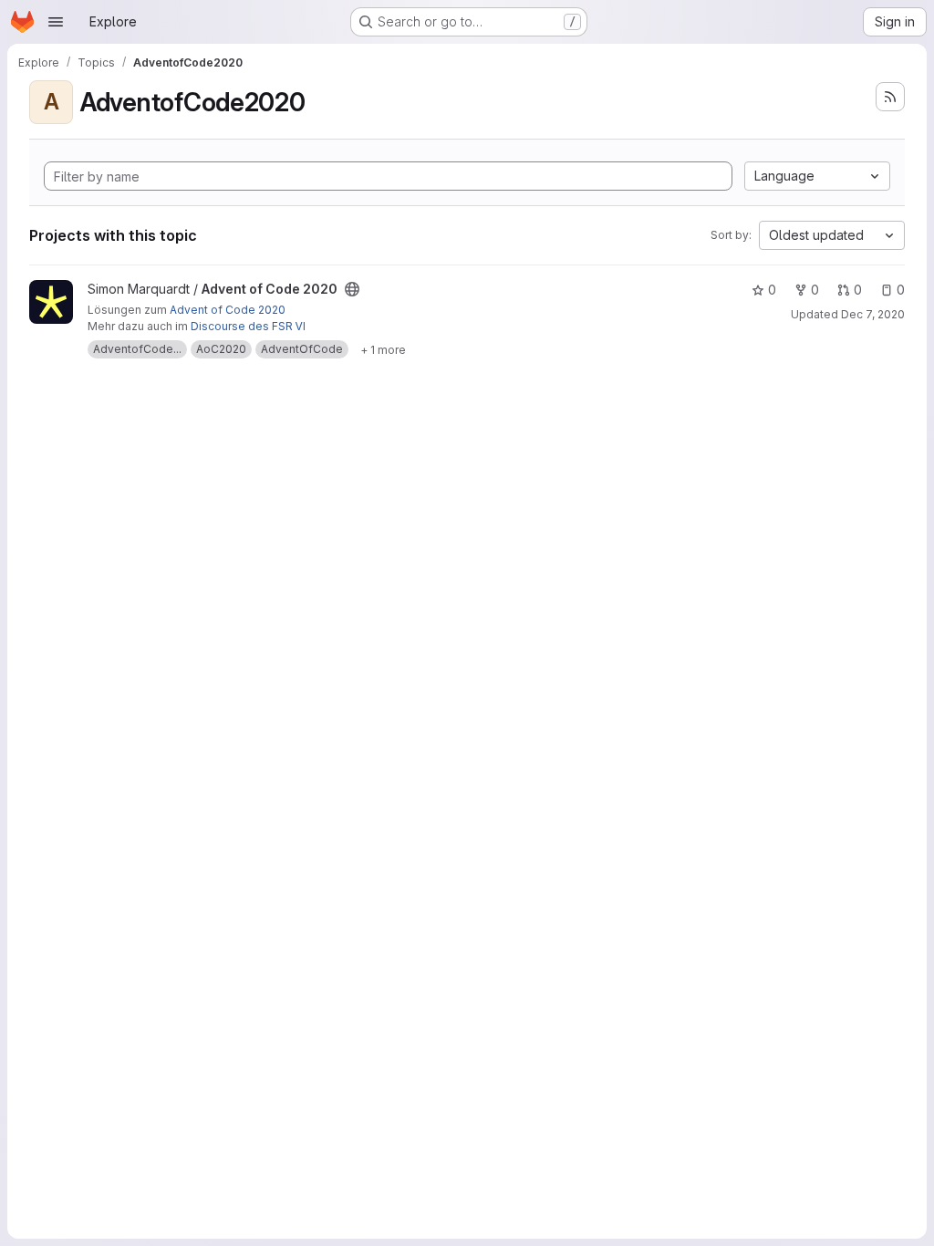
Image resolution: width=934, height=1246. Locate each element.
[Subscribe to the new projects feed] (890, 96)
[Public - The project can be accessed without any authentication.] (352, 289)
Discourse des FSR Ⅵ (248, 326)
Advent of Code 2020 (227, 310)
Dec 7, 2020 (873, 314)
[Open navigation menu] (55, 21)
